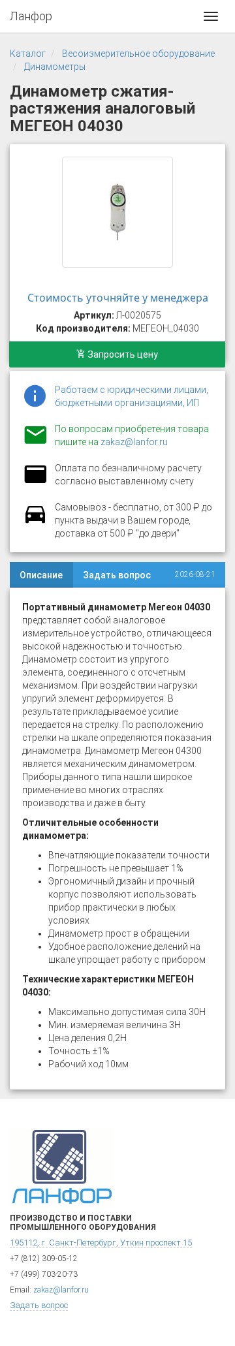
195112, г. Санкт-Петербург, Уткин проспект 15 (101, 1242)
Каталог (28, 53)
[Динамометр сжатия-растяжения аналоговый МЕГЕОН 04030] (117, 212)
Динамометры (55, 66)
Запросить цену (122, 354)
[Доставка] (35, 521)
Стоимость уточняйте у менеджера (117, 297)
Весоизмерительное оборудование (138, 53)
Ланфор (31, 16)
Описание (41, 575)
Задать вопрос (117, 575)
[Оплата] (35, 482)
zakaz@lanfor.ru (134, 442)
